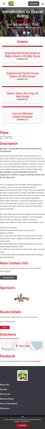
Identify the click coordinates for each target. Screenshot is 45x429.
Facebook (37, 361)
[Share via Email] (24, 32)
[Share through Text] (28, 32)
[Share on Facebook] (16, 32)
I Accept (22, 425)
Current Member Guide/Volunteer (22, 115)
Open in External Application (9, 338)
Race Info (4, 384)
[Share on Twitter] (20, 32)
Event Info (5, 394)
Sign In (5, 327)
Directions (33, 27)
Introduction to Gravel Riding (22, 14)
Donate (33, 3)
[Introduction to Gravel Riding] (11, 5)
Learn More (24, 421)
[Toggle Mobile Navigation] (4, 3)
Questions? (8, 277)
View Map (24, 346)
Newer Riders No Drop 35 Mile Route (22, 95)
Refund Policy (7, 399)
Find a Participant (8, 403)
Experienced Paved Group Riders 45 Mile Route (22, 75)
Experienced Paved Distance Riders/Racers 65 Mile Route (22, 54)
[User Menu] (42, 3)
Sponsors (5, 408)
